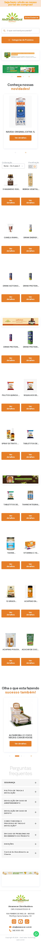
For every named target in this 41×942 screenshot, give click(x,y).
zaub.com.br (20, 940)
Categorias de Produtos (22, 40)
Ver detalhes (20, 138)
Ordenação (7, 163)
